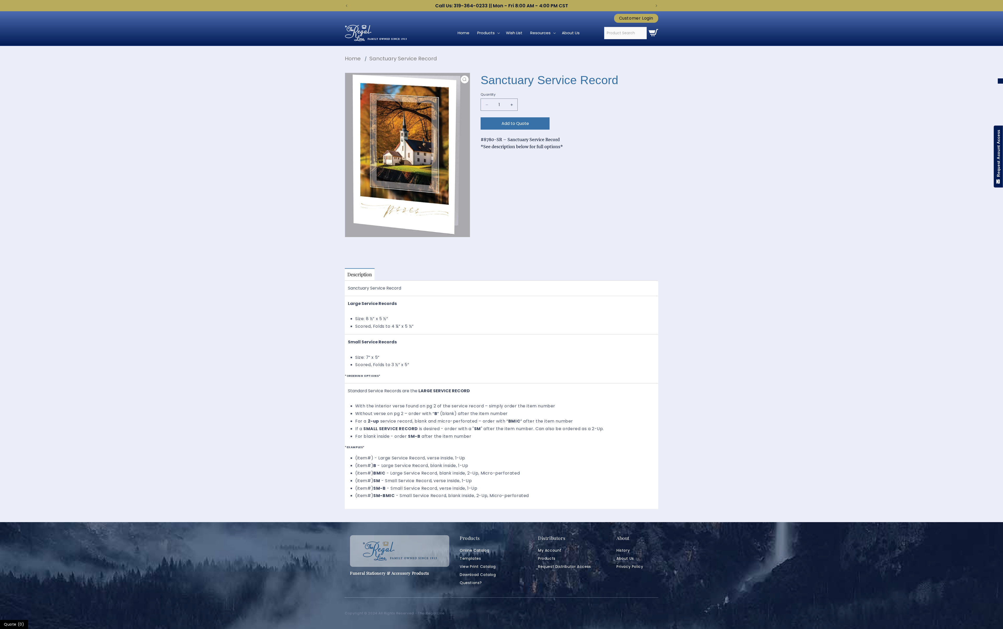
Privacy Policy (629, 566)
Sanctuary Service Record (403, 58)
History (623, 550)
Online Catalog (474, 550)
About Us (625, 558)
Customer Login (636, 18)
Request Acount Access (998, 154)
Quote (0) (14, 624)
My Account (550, 550)
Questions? (471, 582)
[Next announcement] (656, 6)
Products (547, 558)
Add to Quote (515, 123)
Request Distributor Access (564, 566)
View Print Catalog (478, 566)
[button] (487, 33)
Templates (470, 558)
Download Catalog (478, 574)
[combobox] (625, 33)
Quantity (488, 94)
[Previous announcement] (346, 6)
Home (353, 58)
